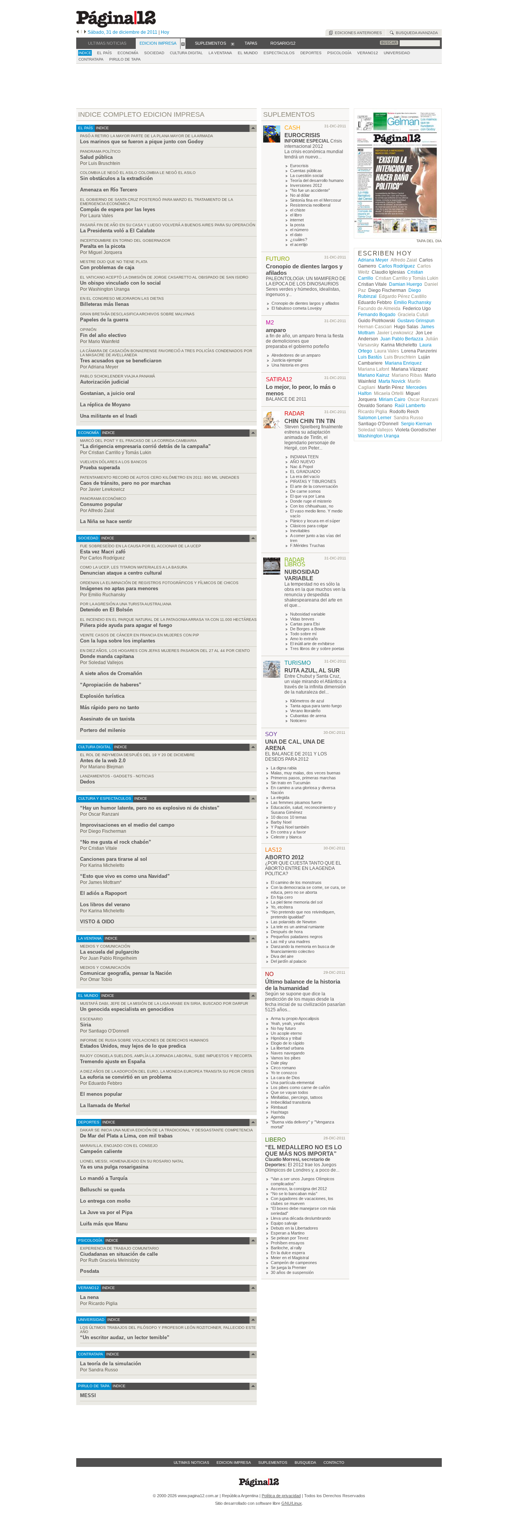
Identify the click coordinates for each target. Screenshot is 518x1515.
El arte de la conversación (314, 486)
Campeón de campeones (294, 1262)
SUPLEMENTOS (289, 114)
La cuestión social (306, 175)
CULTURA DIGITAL (186, 53)
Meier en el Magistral (290, 1257)
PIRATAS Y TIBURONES (313, 481)
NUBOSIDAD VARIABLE (301, 575)
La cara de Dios (285, 1077)
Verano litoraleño (305, 710)
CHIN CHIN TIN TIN (309, 421)
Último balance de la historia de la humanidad (302, 984)
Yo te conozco (284, 1072)
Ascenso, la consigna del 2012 (299, 1188)
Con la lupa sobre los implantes (117, 641)
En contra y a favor (288, 832)
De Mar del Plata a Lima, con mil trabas (126, 1136)
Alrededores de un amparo (296, 355)
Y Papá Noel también (290, 827)
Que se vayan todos (289, 1092)
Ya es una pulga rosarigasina (114, 1167)
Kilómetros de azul (307, 701)
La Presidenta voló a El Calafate (117, 230)
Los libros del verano (105, 904)
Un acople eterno (286, 1033)
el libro (296, 215)
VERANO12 (367, 53)
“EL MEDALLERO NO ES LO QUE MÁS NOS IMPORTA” (303, 1150)
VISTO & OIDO (97, 921)
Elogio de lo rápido (287, 1043)
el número (299, 229)
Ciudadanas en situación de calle (119, 1254)
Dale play (279, 1063)
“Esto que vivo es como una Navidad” (125, 876)
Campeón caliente (101, 1151)
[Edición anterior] (77, 32)
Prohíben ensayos (288, 1243)
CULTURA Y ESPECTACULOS (104, 798)
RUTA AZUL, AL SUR (312, 670)
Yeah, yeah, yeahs (288, 1023)
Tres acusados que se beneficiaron (121, 360)
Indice (84, 53)
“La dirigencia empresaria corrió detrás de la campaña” (145, 446)
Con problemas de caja (107, 267)
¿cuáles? (298, 239)
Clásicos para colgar (309, 525)
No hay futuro (283, 1028)
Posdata (89, 1271)
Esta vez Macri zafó (103, 552)
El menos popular (101, 1094)
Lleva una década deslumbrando (301, 1218)
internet (297, 220)
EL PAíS (104, 53)
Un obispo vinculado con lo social (120, 283)
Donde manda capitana (107, 656)
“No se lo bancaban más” (294, 1193)
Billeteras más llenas (104, 304)
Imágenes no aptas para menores (119, 588)
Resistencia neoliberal (310, 205)
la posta (297, 224)
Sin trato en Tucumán (290, 782)
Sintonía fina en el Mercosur (315, 200)
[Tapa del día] (397, 235)
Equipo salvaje (284, 1223)
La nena (89, 1297)
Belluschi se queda (102, 1189)
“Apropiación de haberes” (110, 685)
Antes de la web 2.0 (103, 760)
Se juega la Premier (288, 1267)
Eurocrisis (299, 165)
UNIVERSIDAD (397, 53)
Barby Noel (281, 822)
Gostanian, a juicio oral (107, 393)
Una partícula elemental (292, 1082)
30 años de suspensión (292, 1272)
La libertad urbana (287, 1048)
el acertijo (299, 244)
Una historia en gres (290, 365)
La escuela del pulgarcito (109, 952)
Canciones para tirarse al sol (113, 859)
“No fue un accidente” (310, 190)
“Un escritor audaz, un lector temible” (125, 1337)
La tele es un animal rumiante (297, 926)
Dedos (87, 782)
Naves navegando (288, 1053)
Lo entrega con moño (105, 1201)
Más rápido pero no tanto (109, 707)
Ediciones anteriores (357, 33)
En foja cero (282, 897)
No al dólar (300, 195)
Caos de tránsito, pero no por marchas (125, 483)
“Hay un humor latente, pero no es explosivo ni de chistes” (150, 808)
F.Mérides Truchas (307, 545)
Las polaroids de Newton (293, 922)
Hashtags (280, 1112)
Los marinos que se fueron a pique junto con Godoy (141, 141)
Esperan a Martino (288, 1233)
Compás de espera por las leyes (117, 209)
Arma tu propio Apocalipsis (295, 1018)
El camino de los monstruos (296, 882)
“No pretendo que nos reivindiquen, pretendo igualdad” (303, 914)
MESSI (88, 1395)
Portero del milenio (103, 730)
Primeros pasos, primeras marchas (303, 778)
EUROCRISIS (302, 135)
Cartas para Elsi (305, 624)
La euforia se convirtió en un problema (125, 1077)
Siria (85, 1025)
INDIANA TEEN (304, 456)
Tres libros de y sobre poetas (317, 648)
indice (102, 128)
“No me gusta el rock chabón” (115, 842)
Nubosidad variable (307, 614)
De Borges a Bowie (307, 629)
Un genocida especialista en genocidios (127, 1009)
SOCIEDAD (154, 53)
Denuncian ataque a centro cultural (121, 573)
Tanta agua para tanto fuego (316, 705)
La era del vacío (305, 476)
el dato (296, 234)
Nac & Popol (301, 466)
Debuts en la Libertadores (294, 1228)
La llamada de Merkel (105, 1105)
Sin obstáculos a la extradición (116, 178)
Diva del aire (282, 956)
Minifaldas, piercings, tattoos (297, 1097)
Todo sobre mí (303, 633)
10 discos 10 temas (289, 817)
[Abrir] (183, 43)
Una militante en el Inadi (108, 416)
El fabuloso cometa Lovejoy (297, 308)
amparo (276, 330)
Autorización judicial (104, 382)
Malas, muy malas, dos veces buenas (306, 773)
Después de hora (287, 931)
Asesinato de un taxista (107, 719)
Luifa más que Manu (104, 1224)
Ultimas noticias (191, 1462)
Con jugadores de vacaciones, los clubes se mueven (302, 1201)
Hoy (165, 32)
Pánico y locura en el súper (315, 521)
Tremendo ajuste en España (112, 1061)
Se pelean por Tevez (290, 1238)
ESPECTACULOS (279, 53)
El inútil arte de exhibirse (312, 643)
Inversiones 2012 (306, 185)
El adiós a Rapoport (103, 893)
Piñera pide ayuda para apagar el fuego (126, 625)
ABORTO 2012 (284, 857)
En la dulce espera (288, 1252)
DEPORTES (311, 53)
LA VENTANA (220, 53)
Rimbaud (279, 1107)
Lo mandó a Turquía (103, 1178)
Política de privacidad (281, 1495)
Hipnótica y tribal (286, 1038)
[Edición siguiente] (85, 32)
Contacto (333, 1462)
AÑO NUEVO (302, 461)
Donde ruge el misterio (310, 501)
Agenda (278, 1117)
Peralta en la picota (102, 246)
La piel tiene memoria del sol (296, 902)
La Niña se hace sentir (106, 521)
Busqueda (305, 1462)
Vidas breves (302, 619)
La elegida (280, 797)
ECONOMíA (128, 53)
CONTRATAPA (91, 59)
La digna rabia (284, 768)
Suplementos (272, 1462)
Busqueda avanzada (416, 33)
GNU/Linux (291, 1503)
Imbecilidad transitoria (291, 1102)
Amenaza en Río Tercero (108, 190)
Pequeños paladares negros (297, 936)
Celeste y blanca (286, 837)
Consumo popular (101, 504)
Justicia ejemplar (287, 360)
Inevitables (300, 530)
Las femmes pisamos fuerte (296, 802)
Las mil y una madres (290, 941)
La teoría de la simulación (110, 1363)
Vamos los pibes (286, 1058)
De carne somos (305, 491)
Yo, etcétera (282, 907)
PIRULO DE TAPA (125, 59)
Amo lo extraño (304, 638)
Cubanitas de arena (308, 715)
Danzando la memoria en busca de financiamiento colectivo (303, 949)
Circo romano (283, 1067)
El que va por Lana (307, 496)
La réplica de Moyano (105, 404)
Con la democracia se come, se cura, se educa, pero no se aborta (308, 890)
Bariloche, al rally (286, 1248)
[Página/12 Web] (116, 26)
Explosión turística (102, 696)
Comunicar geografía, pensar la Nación (126, 973)
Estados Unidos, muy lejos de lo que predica (133, 1046)
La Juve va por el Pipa (106, 1212)
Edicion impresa (234, 1462)
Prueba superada (100, 467)
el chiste (297, 210)
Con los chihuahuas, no (311, 506)
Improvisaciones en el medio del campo (127, 825)
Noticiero (298, 720)
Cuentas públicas (306, 170)
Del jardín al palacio (288, 961)
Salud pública (96, 157)
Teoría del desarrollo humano (317, 180)
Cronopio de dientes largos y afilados (305, 303)
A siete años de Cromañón (111, 673)
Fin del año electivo (103, 335)
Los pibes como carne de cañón (300, 1087)
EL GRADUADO (305, 471)
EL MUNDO (248, 53)
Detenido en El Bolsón (106, 610)
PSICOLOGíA (339, 53)
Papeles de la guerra (104, 320)
